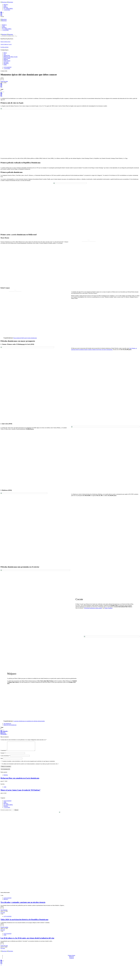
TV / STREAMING (8, 8)
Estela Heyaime (4, 81)
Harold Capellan (4, 927)
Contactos (71, 958)
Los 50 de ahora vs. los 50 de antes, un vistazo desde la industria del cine (27, 938)
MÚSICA (6, 4)
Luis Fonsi (6, 62)
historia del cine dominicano (10, 724)
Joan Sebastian (4, 910)
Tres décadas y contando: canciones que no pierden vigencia (23, 902)
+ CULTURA (7, 9)
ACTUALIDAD (7, 67)
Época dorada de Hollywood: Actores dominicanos (25, 338)
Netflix (5, 64)
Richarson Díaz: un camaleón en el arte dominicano (20, 778)
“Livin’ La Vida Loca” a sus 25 (6, 44)
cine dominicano (7, 723)
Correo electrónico (5, 755)
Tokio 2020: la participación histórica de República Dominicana (24, 919)
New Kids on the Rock (4, 47)
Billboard (6, 59)
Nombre (3, 753)
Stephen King (7, 55)
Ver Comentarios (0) (5, 769)
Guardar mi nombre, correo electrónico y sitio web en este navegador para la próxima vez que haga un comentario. (28, 761)
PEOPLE (6, 7)
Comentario (4, 750)
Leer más (3, 912)
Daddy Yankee (7, 60)
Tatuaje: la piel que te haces (5, 41)
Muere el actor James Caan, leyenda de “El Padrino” (20, 790)
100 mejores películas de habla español (93, 608)
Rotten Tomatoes (108, 608)
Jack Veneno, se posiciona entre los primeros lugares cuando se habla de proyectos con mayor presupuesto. (104, 349)
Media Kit (71, 956)
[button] (2, 16)
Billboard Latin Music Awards (10, 56)
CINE (5, 6)
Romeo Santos (7, 58)
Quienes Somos (71, 955)
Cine (5, 54)
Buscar (16, 810)
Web (2, 758)
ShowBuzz (6, 63)
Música (5, 52)
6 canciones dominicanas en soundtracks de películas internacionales (29, 721)
